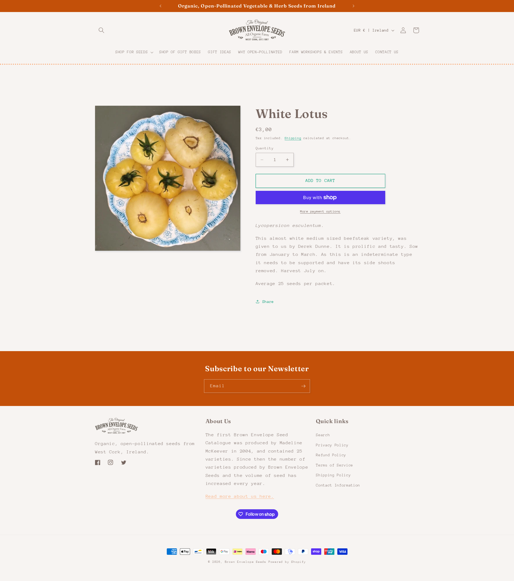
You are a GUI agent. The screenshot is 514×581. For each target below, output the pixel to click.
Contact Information (338, 485)
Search (323, 434)
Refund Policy (331, 455)
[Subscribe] (303, 386)
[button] (101, 30)
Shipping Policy (333, 475)
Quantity (265, 148)
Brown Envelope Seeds (245, 562)
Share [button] (268, 301)
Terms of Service (334, 465)
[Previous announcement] (160, 6)
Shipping (293, 138)
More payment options (320, 211)
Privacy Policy (332, 445)
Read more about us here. (240, 496)
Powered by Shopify (287, 562)
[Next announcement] (354, 6)
